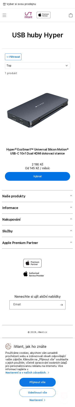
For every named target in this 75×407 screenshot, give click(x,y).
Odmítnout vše (37, 392)
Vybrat (37, 176)
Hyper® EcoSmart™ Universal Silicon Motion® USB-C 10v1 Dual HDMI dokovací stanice (37, 151)
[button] (4, 15)
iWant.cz (42, 332)
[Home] (29, 15)
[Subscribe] (61, 304)
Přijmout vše (37, 382)
